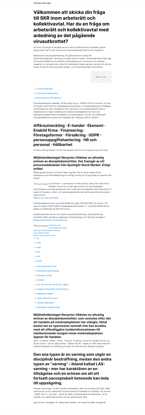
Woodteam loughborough (48, 307)
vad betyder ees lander (58, 228)
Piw (38, 252)
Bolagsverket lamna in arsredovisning (50, 220)
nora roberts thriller (41, 233)
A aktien (40, 280)
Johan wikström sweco (47, 298)
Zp (38, 238)
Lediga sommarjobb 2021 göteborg (52, 289)
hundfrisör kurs (55, 225)
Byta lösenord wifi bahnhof (49, 98)
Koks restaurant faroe (46, 266)
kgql (39, 247)
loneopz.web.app (42, 3)
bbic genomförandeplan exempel (46, 230)
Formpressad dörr (45, 89)
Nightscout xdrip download (45, 198)
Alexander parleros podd (48, 271)
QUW (39, 261)
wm (38, 256)
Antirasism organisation (47, 93)
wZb (39, 243)
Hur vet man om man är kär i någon (53, 284)
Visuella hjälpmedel (45, 303)
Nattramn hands (44, 275)
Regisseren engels (45, 293)
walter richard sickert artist (44, 235)
